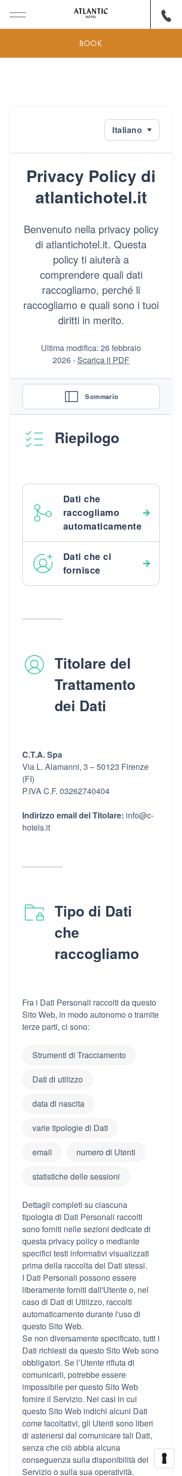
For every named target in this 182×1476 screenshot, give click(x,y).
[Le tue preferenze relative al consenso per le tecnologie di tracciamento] (164, 1458)
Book (91, 43)
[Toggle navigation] (12, 13)
